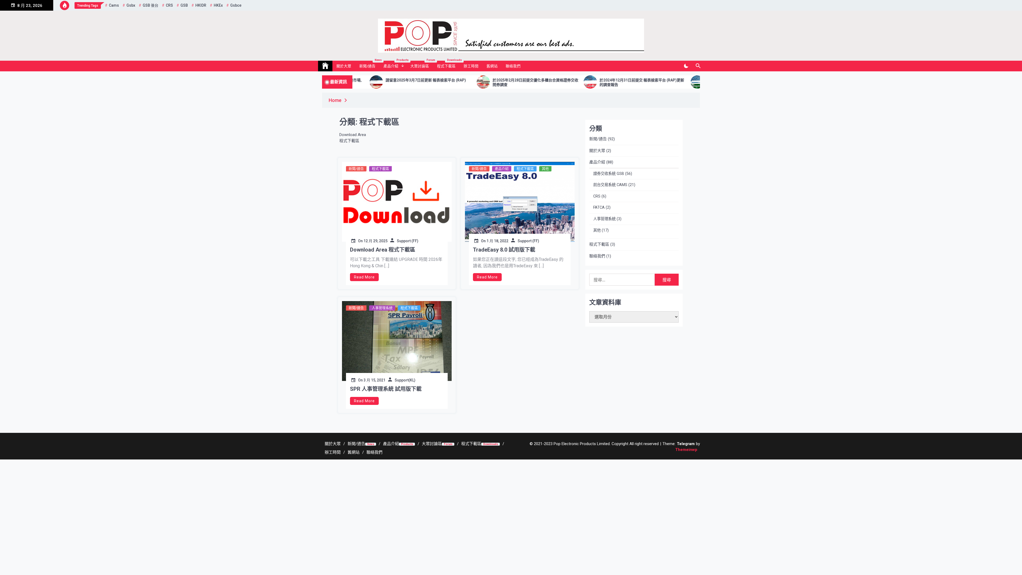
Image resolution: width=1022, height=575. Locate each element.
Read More (364, 277)
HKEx (218, 5)
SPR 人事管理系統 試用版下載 (386, 389)
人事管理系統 (382, 308)
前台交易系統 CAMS (610, 185)
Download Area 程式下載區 (382, 250)
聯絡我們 (513, 66)
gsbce (235, 5)
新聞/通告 (369, 64)
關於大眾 (343, 66)
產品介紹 (395, 64)
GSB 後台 (150, 5)
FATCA (599, 207)
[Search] (698, 66)
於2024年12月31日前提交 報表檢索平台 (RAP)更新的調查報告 (599, 82)
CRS (169, 5)
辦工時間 (471, 66)
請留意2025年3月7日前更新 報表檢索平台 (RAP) (383, 80)
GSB (184, 5)
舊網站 (492, 66)
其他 (545, 169)
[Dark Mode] (686, 66)
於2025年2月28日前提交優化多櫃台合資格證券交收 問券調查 (492, 82)
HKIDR (200, 5)
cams (114, 5)
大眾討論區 (421, 64)
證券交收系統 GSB (608, 173)
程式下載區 (448, 64)
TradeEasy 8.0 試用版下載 (504, 250)
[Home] (325, 66)
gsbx (130, 5)
